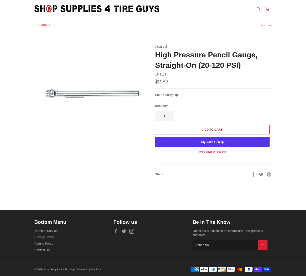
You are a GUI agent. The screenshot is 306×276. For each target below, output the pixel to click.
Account (266, 25)
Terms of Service (45, 231)
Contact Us (42, 250)
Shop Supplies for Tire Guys (60, 269)
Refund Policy (43, 243)
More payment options (212, 151)
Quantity (161, 106)
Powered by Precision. (89, 269)
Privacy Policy (44, 237)
